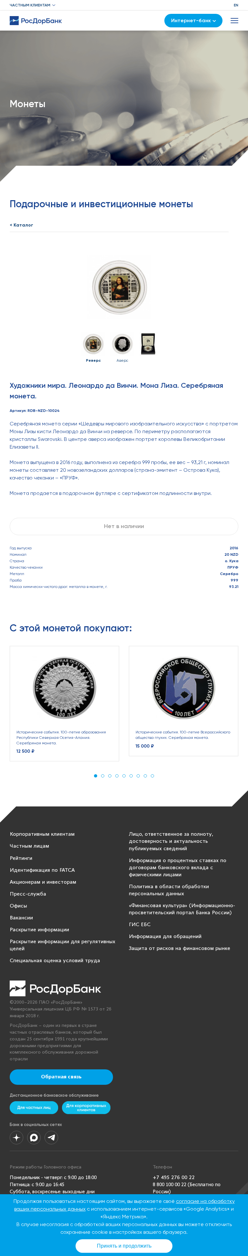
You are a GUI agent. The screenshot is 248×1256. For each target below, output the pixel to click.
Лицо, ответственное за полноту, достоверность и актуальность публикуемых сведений (171, 841)
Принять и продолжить (124, 1246)
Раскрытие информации (39, 930)
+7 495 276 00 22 (174, 1177)
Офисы (18, 906)
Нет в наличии (124, 526)
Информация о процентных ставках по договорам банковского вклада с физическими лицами (177, 868)
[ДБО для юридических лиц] (86, 1107)
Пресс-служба (28, 894)
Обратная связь (61, 1077)
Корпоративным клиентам (42, 834)
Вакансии (21, 918)
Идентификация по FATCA (42, 870)
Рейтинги (21, 858)
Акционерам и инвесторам (43, 882)
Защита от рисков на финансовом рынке (179, 948)
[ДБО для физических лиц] (34, 1107)
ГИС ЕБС (139, 924)
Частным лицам (29, 846)
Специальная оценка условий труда (55, 960)
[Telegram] (51, 1137)
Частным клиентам (30, 5)
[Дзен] (16, 1137)
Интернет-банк (191, 20)
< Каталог (21, 225)
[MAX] (34, 1137)
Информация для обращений (165, 936)
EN (236, 5)
